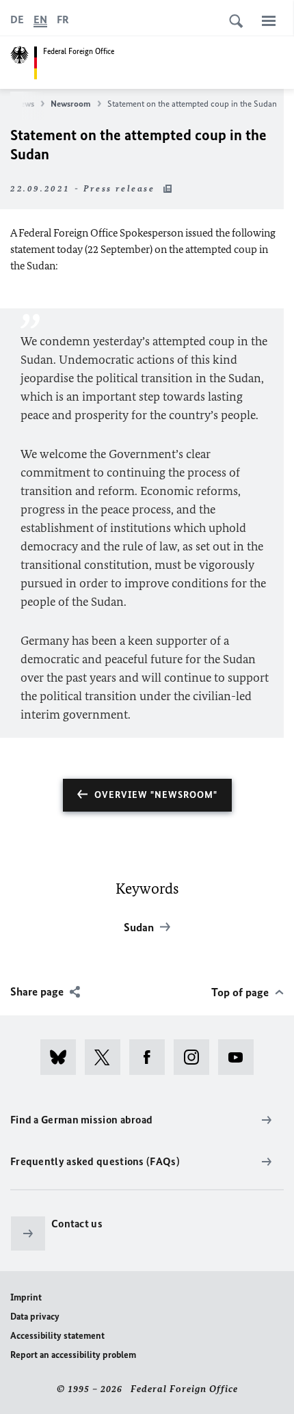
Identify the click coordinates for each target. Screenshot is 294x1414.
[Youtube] (240, 1057)
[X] (107, 1057)
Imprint (26, 1297)
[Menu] (269, 20)
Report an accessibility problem (73, 1355)
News (24, 103)
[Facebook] (151, 1057)
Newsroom (71, 103)
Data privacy (34, 1316)
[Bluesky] (62, 1057)
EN (40, 19)
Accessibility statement (57, 1336)
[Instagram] (196, 1057)
